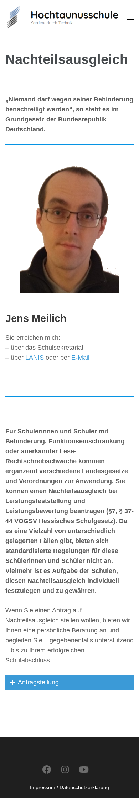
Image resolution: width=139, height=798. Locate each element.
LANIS (34, 357)
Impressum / (44, 787)
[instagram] (65, 769)
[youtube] (84, 769)
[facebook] (46, 769)
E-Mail (80, 357)
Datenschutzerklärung (84, 787)
